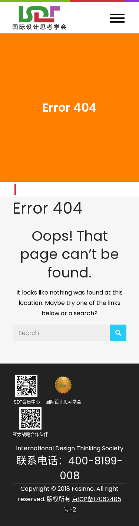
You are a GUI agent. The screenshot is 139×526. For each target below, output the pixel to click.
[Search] (118, 333)
